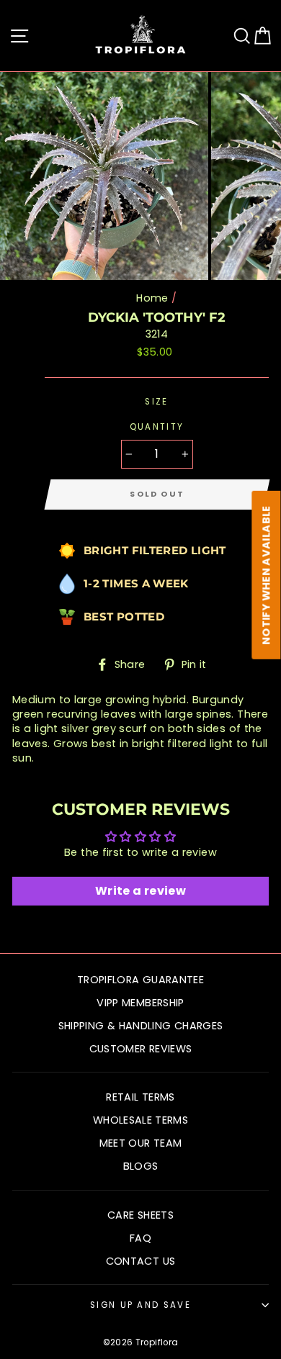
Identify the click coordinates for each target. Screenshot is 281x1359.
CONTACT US (141, 1261)
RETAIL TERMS (140, 1097)
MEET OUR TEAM (140, 1143)
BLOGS (141, 1166)
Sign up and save (140, 1305)
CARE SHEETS (140, 1215)
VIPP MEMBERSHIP (140, 1002)
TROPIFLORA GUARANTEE (140, 979)
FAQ (140, 1238)
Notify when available (266, 575)
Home (152, 298)
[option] (105, 176)
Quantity (157, 427)
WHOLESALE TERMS (140, 1120)
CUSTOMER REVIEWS (140, 1049)
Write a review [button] (140, 890)
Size (156, 401)
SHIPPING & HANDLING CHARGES (140, 1026)
